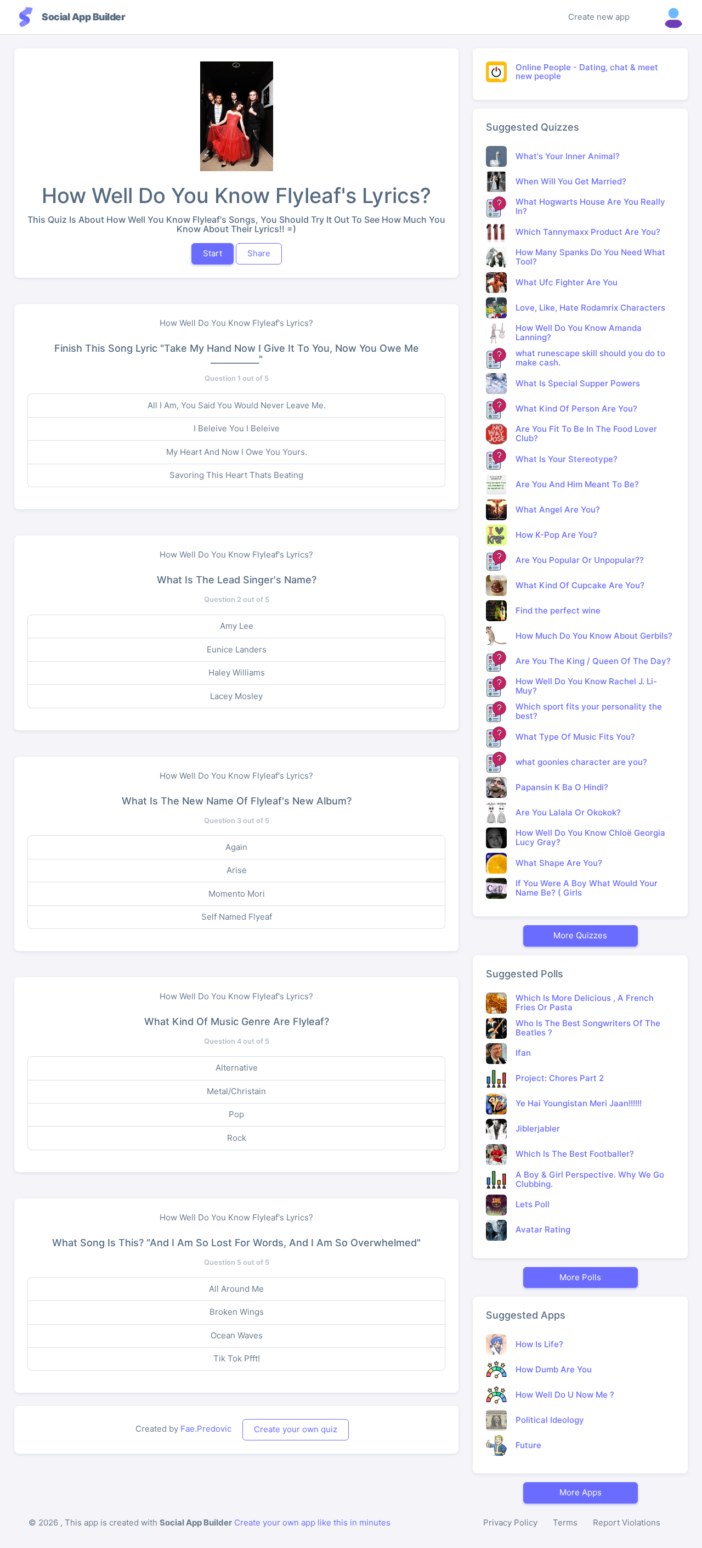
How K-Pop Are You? (556, 535)
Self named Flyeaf (236, 916)
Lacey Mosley (236, 696)
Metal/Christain (236, 1091)
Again (236, 847)
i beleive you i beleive (237, 428)
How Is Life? (539, 1344)
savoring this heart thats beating (236, 475)
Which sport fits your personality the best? (589, 711)
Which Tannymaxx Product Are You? (588, 232)
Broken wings (237, 1312)
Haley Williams (236, 672)
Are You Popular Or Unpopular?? (580, 560)
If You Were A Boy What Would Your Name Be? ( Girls (587, 888)
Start (212, 253)
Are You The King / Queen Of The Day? (593, 661)
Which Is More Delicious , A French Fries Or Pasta (585, 1002)
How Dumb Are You (554, 1369)
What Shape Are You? (559, 863)
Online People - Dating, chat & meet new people (587, 72)
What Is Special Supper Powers (578, 383)
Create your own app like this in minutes (312, 1522)
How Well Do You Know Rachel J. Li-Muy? (586, 686)
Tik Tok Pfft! (236, 1358)
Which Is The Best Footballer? (575, 1154)
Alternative (237, 1067)
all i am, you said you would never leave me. (237, 405)
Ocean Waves (237, 1335)
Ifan (523, 1053)
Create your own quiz (295, 1429)
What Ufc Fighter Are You (567, 282)
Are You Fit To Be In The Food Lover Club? (586, 433)
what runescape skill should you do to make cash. (590, 358)
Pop (236, 1114)
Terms (565, 1522)
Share (258, 253)
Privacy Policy (510, 1522)
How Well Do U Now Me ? (565, 1394)
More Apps (580, 1492)
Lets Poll (533, 1204)
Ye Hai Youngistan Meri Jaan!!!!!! (579, 1103)
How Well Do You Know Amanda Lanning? (579, 332)
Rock (236, 1138)
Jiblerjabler (538, 1128)
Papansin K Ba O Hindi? (562, 787)
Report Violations (626, 1522)
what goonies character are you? (581, 762)
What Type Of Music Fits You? (575, 736)
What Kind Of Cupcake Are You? (580, 585)
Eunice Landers (237, 649)
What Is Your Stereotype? (567, 459)
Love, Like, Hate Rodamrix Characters (590, 307)
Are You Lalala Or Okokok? (568, 812)
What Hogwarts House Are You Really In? (590, 206)
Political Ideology (550, 1420)
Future (528, 1445)
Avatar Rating (543, 1229)
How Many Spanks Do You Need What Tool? (590, 257)
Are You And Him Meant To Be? (577, 484)
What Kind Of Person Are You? (576, 408)
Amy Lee (236, 626)
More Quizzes (580, 935)
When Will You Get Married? (571, 181)
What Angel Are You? (558, 509)
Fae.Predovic (205, 1428)
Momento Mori (236, 893)
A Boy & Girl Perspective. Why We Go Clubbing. (590, 1179)
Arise (237, 870)
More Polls (580, 1277)
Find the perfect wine (558, 610)
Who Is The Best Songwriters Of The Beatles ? (588, 1028)
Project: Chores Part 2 (560, 1078)
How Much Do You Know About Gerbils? (594, 636)
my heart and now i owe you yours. (236, 452)
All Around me (236, 1289)
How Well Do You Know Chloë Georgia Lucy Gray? (590, 837)
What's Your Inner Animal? (568, 156)
